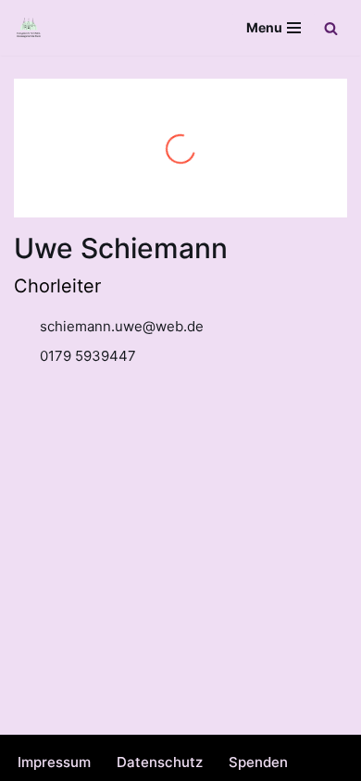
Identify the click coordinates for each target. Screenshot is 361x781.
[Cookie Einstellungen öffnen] (33, 757)
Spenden (258, 762)
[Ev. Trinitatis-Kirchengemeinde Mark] (29, 28)
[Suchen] (331, 28)
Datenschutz (160, 762)
